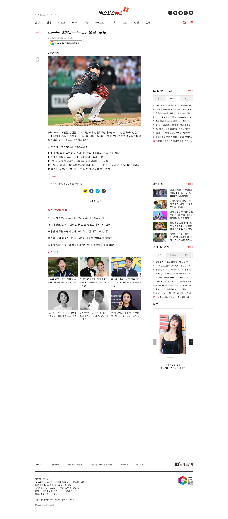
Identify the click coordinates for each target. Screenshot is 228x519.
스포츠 (61, 22)
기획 (113, 22)
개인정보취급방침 (74, 464)
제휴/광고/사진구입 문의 (101, 464)
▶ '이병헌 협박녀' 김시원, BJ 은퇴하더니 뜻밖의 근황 (75, 157)
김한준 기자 (53, 52)
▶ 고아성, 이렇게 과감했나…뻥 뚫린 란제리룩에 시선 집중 (78, 160)
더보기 (190, 90)
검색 (184, 22)
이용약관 (55, 464)
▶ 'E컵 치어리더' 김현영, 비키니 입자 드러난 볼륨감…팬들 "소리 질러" (84, 153)
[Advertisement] (21, 90)
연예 (48, 22)
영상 (136, 22)
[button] (191, 342)
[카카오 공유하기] (85, 191)
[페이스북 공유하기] (91, 191)
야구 (74, 22)
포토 (124, 22)
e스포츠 (99, 22)
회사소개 (38, 464)
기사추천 (94, 201)
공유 (37, 61)
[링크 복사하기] (103, 191)
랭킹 (37, 22)
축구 (86, 22)
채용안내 (124, 464)
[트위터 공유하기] (97, 191)
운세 (148, 22)
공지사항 (140, 464)
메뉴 (191, 22)
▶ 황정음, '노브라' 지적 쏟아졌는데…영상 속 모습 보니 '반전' (79, 168)
